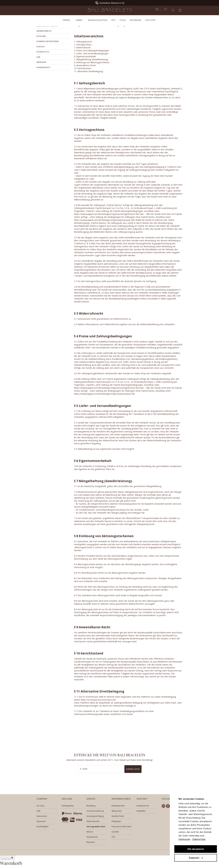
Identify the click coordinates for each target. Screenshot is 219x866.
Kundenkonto (43, 67)
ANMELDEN (133, 769)
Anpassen (194, 857)
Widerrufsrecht (44, 31)
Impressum (184, 839)
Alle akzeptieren (195, 849)
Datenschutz (199, 839)
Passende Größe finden (47, 41)
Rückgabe (41, 36)
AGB (38, 57)
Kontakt (40, 46)
